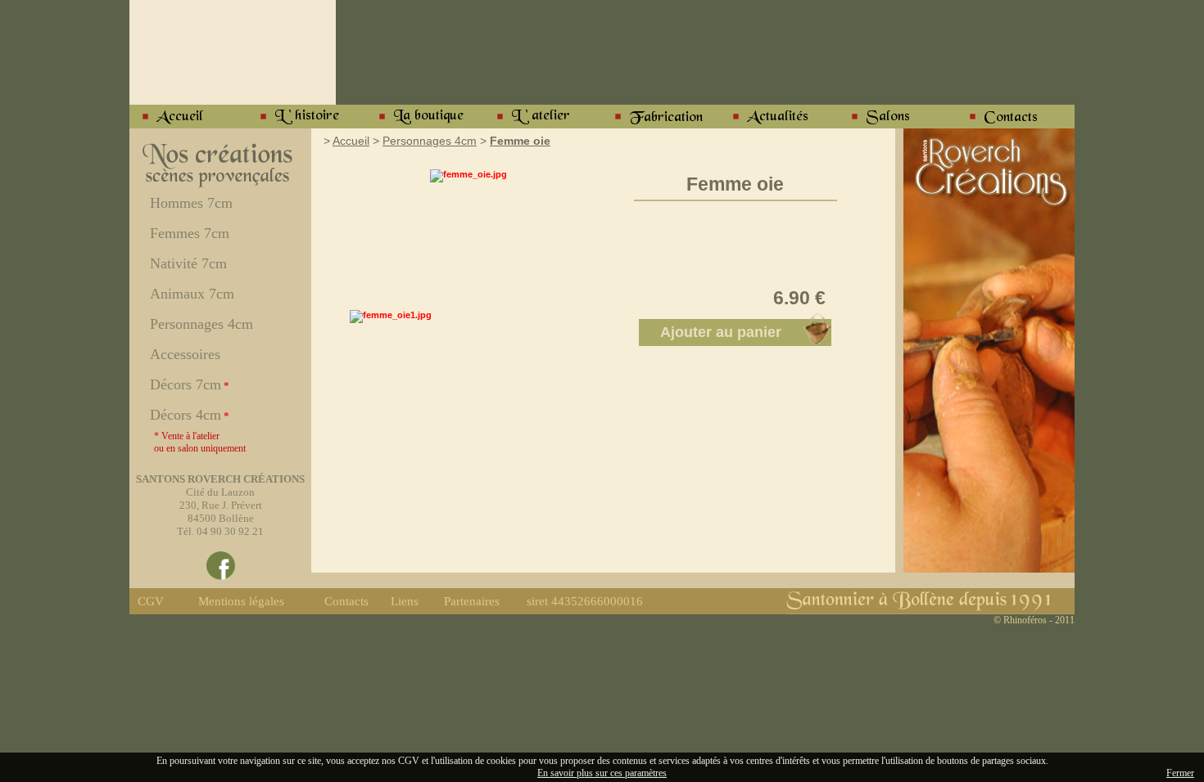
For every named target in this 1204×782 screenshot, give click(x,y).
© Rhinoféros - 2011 (1034, 620)
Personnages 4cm (429, 140)
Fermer (1180, 773)
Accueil (351, 140)
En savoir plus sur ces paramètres (602, 773)
